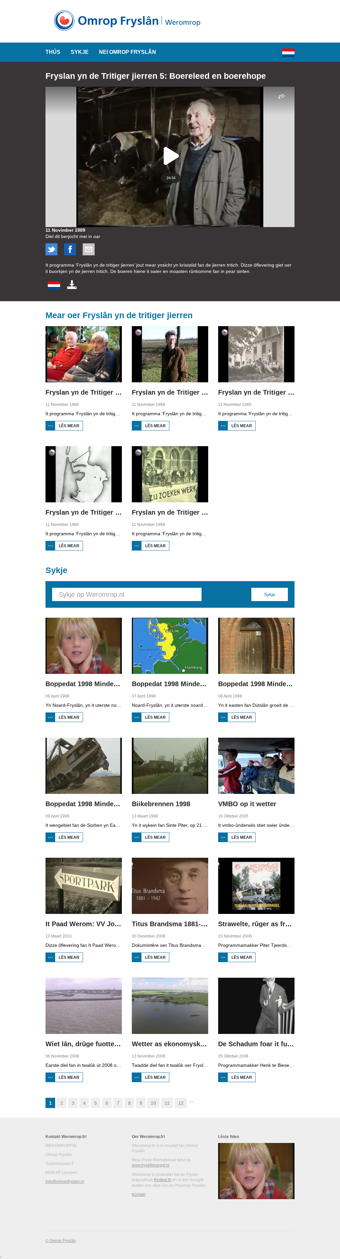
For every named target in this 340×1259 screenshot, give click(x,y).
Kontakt (138, 1194)
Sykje (80, 52)
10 (153, 1103)
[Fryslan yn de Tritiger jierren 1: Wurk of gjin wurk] (83, 354)
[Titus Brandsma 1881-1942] (170, 886)
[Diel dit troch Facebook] (70, 253)
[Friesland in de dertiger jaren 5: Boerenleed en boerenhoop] (54, 288)
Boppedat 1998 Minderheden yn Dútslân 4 (111, 804)
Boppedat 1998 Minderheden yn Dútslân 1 (111, 684)
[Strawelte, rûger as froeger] (256, 886)
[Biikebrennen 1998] (170, 766)
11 (167, 1103)
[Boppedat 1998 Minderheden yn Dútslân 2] (170, 646)
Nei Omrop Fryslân (127, 52)
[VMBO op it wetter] (256, 766)
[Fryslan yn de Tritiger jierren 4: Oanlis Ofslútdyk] (83, 474)
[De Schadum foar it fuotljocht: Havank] (256, 1006)
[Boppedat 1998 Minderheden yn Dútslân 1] (83, 646)
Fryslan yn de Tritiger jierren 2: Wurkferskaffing (207, 392)
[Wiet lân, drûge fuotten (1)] (83, 1006)
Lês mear (71, 427)
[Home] (129, 33)
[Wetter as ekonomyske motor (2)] (170, 1006)
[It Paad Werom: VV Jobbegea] (83, 886)
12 (181, 1103)
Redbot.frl (162, 1180)
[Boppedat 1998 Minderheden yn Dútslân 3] (256, 646)
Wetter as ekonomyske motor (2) (183, 1044)
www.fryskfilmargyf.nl (150, 1165)
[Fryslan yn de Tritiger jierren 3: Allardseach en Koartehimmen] (256, 354)
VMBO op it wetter (247, 804)
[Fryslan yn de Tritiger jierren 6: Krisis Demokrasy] (170, 474)
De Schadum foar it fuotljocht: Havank (278, 1044)
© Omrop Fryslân (60, 1240)
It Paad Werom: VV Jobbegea (91, 924)
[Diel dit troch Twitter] (51, 253)
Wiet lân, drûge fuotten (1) (86, 1044)
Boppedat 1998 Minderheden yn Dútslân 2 (197, 684)
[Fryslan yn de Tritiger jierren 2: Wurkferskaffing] (170, 354)
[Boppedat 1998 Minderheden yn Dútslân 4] (83, 766)
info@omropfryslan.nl (64, 1181)
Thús (52, 52)
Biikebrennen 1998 (161, 804)
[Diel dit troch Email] (89, 253)
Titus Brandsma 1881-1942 (173, 924)
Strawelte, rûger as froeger (260, 924)
